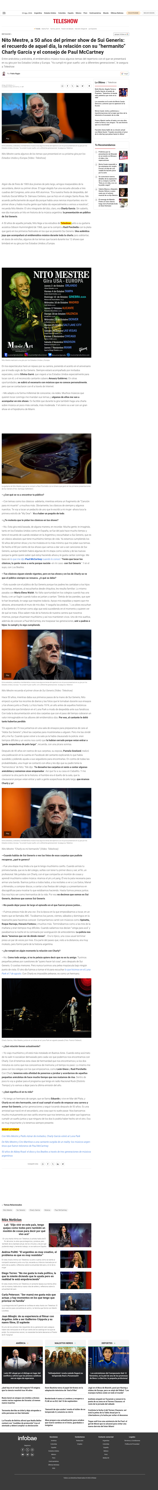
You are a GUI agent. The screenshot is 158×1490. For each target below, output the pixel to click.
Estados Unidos (50, 13)
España (71, 13)
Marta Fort (45, 29)
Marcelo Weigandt (81, 29)
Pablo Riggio (15, 74)
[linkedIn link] (32, 1454)
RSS (53, 1468)
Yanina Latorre (55, 29)
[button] (4, 13)
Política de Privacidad (132, 1444)
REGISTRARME (133, 13)
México (78, 13)
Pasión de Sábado (67, 29)
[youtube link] (22, 1454)
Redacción (79, 1440)
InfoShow (6, 34)
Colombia (62, 13)
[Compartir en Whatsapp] (62, 86)
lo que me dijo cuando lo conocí (35, 559)
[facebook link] (22, 1449)
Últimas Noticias (117, 13)
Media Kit (106, 1458)
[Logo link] (65, 21)
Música (47, 1210)
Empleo (79, 1444)
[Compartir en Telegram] (82, 86)
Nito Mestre (7, 1210)
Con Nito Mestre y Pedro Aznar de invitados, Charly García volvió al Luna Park (41, 1136)
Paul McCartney (61, 1210)
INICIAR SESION (149, 13)
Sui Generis (21, 1210)
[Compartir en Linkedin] (77, 86)
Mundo (106, 13)
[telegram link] (27, 1454)
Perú (85, 13)
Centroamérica (95, 13)
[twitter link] (27, 1449)
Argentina (38, 13)
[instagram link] (32, 1449)
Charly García (35, 1210)
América (53, 1440)
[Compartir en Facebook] (67, 86)
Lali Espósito (92, 29)
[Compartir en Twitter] (72, 86)
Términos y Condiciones (132, 1440)
